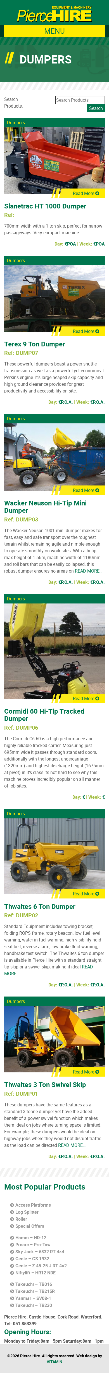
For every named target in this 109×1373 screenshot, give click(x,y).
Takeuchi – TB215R (35, 1291)
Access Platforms (33, 1205)
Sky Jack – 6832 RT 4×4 (39, 1252)
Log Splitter (27, 1212)
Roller (21, 1219)
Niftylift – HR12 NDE (35, 1273)
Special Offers (29, 1226)
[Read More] (54, 160)
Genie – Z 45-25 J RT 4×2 (41, 1266)
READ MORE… (88, 571)
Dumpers (16, 122)
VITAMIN (54, 1361)
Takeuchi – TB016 (33, 1284)
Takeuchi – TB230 (33, 1305)
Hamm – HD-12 (30, 1237)
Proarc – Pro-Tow (33, 1245)
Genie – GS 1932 (32, 1259)
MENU (54, 31)
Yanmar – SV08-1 (33, 1298)
